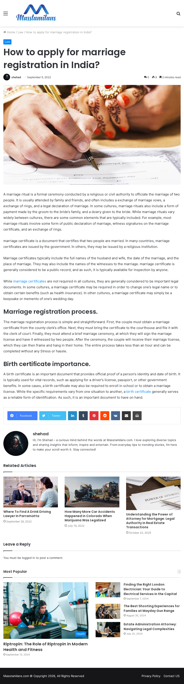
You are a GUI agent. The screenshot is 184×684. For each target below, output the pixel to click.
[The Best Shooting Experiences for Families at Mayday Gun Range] (108, 611)
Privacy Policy (151, 676)
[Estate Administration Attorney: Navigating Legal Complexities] (108, 629)
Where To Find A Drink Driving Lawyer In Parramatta (27, 513)
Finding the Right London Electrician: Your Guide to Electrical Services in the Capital (150, 589)
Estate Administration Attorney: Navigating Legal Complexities (150, 626)
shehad (16, 77)
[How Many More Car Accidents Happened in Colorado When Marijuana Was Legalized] (92, 492)
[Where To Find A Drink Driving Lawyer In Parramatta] (30, 492)
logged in (28, 558)
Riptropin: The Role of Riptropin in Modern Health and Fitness (45, 646)
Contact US (172, 676)
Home (10, 32)
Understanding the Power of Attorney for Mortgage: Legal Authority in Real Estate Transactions (150, 520)
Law (20, 32)
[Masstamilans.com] (36, 13)
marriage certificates (29, 281)
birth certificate (138, 391)
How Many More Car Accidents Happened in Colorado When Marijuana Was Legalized (90, 515)
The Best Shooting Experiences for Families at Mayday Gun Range (152, 608)
